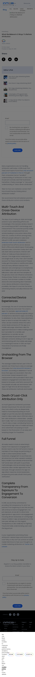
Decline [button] (11, 654)
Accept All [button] (29, 654)
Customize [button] (20, 654)
